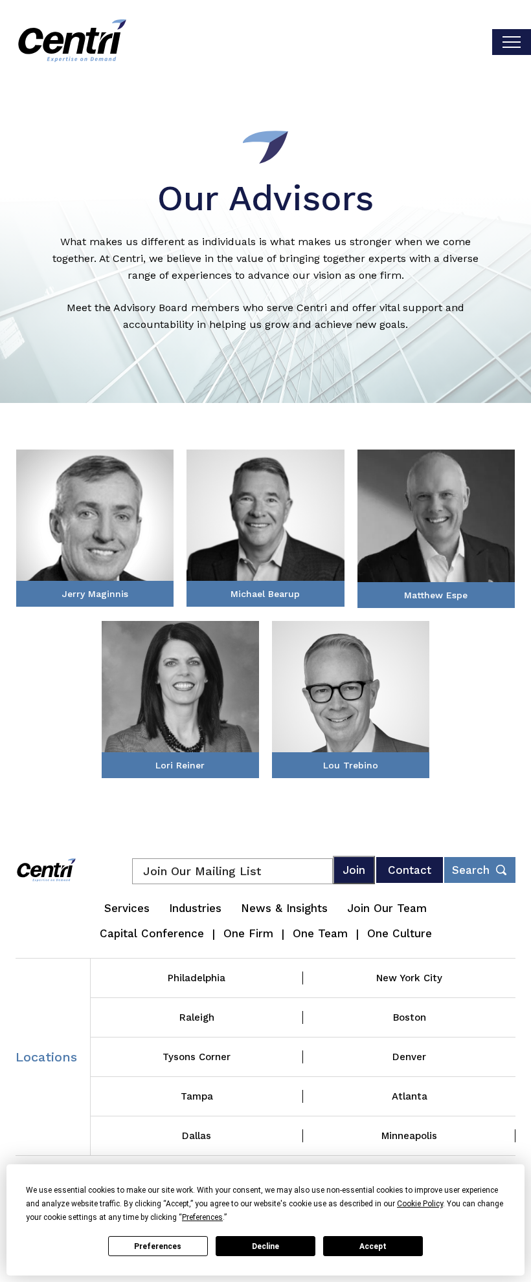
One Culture (399, 933)
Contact (409, 870)
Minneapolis (409, 1136)
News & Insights (284, 908)
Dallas (196, 1136)
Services (127, 908)
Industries (195, 908)
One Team (320, 933)
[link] (95, 528)
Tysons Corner (197, 1057)
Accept (373, 1246)
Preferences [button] (202, 1217)
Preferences (157, 1246)
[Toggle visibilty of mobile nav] (511, 42)
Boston (409, 1017)
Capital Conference (152, 933)
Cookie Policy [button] (420, 1203)
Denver (409, 1057)
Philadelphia (196, 978)
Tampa (197, 1096)
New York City (409, 978)
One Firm (248, 933)
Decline (265, 1246)
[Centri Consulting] (72, 42)
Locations (46, 1057)
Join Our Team (387, 908)
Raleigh (196, 1017)
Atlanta (409, 1096)
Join (354, 870)
